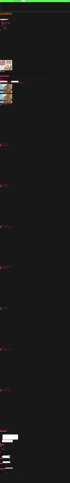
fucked (5, 82)
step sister (19, 82)
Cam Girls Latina (4, 23)
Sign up (1, 458)
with (23, 82)
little (7, 82)
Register (3, 20)
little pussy (9, 82)
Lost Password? (4, 463)
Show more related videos (3, 431)
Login (1, 20)
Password (1, 457)
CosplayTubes (5, 26)
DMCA (3, 448)
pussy (12, 82)
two (21, 82)
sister (15, 82)
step (16, 82)
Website (1, 441)
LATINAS (2, 82)
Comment (1, 439)
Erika (4, 27)
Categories (3, 24)
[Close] (69, 0)
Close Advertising (2, 71)
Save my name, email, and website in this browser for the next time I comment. (11, 443)
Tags (2, 25)
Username (1, 461)
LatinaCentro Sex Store (5, 22)
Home (2, 21)
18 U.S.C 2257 (4, 447)
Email (0, 456)
